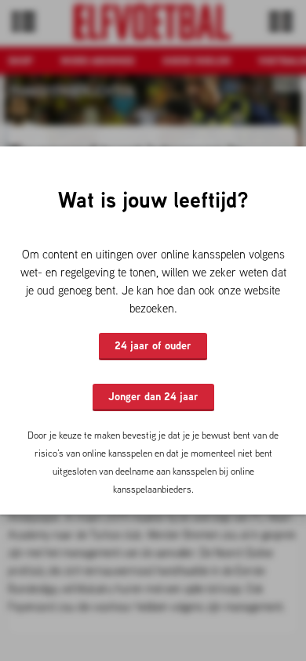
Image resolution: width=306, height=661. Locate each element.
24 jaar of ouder (153, 345)
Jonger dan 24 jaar (153, 396)
